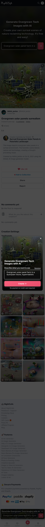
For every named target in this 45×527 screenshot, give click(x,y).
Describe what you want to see (17, 268)
